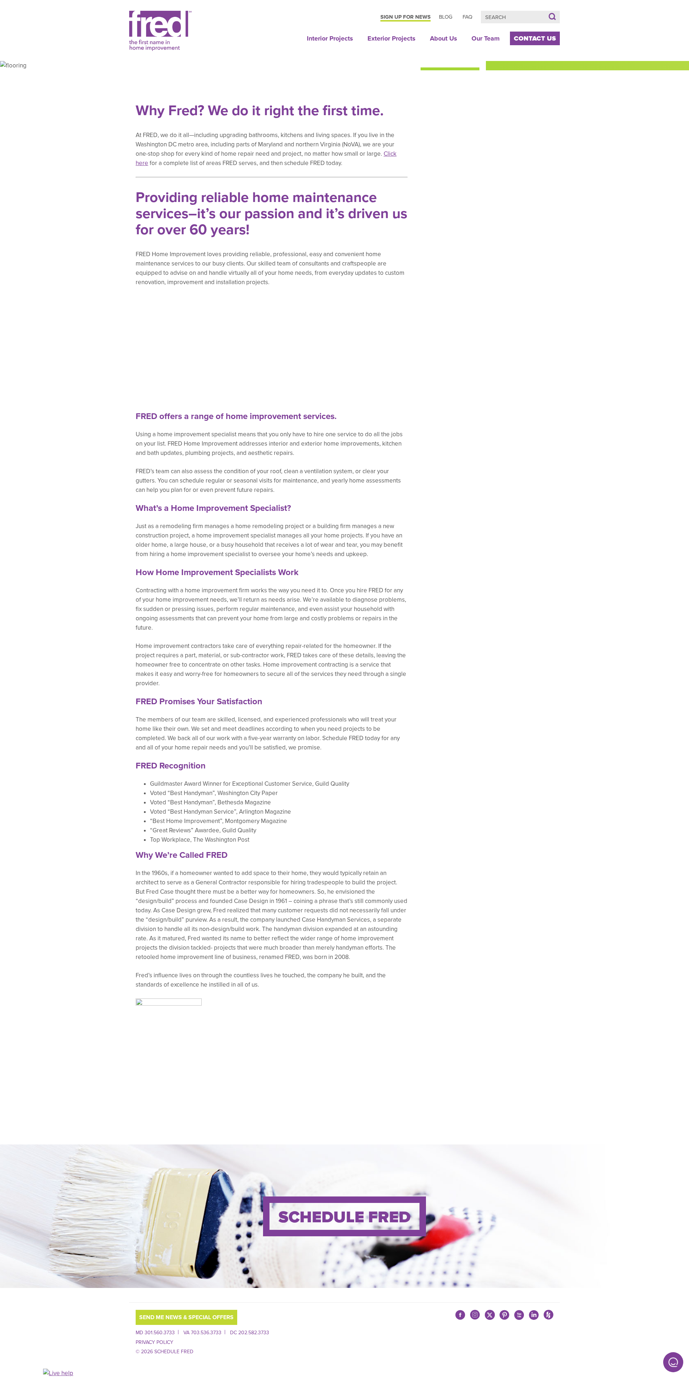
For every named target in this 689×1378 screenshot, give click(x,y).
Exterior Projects (391, 38)
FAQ (467, 17)
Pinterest (504, 1315)
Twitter (490, 1315)
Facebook (460, 1315)
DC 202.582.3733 (249, 1333)
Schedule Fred (344, 1217)
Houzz (548, 1316)
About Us (443, 38)
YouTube (519, 1315)
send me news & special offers (186, 1317)
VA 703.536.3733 (202, 1333)
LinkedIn (534, 1315)
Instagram (475, 1316)
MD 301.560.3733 (155, 1333)
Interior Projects (330, 38)
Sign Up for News (405, 17)
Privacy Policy (154, 1342)
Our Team (486, 38)
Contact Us (535, 38)
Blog (446, 17)
